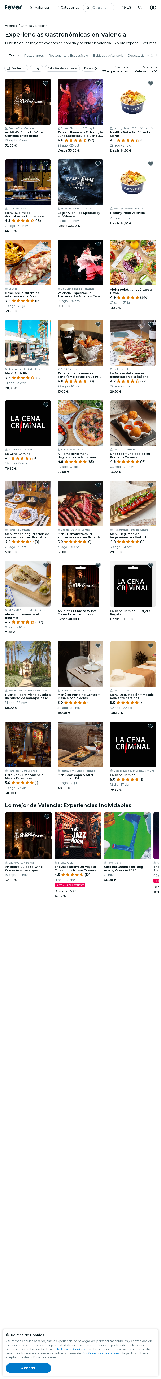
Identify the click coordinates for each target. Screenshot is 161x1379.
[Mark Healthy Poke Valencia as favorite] (150, 163)
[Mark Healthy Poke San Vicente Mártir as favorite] (150, 83)
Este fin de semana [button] (62, 68)
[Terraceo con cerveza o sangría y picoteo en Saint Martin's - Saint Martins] (81, 343)
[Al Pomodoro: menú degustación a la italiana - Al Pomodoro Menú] (81, 423)
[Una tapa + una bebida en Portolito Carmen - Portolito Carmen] (133, 423)
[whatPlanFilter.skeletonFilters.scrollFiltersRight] (156, 55)
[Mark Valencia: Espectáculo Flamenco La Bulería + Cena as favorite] (98, 244)
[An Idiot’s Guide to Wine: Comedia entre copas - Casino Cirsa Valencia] (28, 102)
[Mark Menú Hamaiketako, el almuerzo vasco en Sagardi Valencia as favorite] (98, 485)
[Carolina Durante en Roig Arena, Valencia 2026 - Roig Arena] (127, 835)
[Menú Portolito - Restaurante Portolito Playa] (28, 343)
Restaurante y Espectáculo (68, 56)
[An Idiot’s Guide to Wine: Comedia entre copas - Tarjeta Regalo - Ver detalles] (81, 584)
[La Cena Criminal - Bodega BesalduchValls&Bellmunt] (133, 745)
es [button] (129, 7)
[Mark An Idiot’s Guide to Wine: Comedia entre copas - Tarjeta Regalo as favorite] (98, 565)
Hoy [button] (36, 68)
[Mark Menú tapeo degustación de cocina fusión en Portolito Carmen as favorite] (45, 485)
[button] (35, 26)
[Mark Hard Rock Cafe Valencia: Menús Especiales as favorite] (45, 726)
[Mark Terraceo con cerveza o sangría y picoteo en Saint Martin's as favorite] (98, 324)
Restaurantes (34, 56)
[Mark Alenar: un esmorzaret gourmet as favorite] (45, 565)
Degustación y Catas (143, 56)
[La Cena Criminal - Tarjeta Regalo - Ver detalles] (133, 584)
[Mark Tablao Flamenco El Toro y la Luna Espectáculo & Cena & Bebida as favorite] (98, 83)
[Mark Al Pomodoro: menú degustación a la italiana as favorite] (98, 404)
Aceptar (28, 1368)
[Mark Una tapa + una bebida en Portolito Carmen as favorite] (150, 404)
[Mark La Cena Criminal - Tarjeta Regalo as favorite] (150, 565)
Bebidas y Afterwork (108, 56)
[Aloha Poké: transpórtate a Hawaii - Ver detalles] (133, 263)
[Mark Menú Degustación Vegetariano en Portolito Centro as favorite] (150, 485)
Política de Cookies (71, 1349)
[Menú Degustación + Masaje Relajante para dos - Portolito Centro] (133, 664)
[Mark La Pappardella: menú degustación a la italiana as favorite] (150, 324)
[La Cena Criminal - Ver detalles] (28, 423)
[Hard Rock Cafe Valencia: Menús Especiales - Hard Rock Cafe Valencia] (28, 745)
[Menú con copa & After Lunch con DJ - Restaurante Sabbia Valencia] (81, 745)
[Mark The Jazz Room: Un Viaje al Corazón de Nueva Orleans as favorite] (96, 816)
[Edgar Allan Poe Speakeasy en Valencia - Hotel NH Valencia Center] (81, 182)
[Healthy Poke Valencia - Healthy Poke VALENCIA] (133, 182)
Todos (14, 55)
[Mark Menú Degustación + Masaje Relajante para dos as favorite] (150, 645)
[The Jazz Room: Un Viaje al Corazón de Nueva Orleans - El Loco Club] (78, 835)
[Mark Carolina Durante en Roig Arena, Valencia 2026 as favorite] (145, 816)
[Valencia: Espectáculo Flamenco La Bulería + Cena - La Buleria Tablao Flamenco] (81, 263)
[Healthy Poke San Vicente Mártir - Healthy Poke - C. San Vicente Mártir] (133, 102)
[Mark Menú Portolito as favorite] (45, 324)
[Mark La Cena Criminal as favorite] (45, 404)
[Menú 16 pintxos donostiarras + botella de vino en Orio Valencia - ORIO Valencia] (28, 182)
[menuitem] (14, 55)
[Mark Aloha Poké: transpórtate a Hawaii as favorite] (150, 244)
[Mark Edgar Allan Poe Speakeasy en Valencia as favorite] (98, 163)
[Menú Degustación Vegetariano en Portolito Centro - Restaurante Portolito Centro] (133, 504)
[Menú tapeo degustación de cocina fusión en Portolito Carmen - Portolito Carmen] (28, 504)
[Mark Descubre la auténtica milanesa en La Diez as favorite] (45, 244)
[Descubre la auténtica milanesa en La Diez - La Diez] (28, 263)
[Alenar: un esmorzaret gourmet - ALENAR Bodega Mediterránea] (28, 584)
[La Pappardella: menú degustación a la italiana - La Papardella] (133, 343)
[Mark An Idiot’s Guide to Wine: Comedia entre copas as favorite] (45, 83)
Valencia (11, 26)
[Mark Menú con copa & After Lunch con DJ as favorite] (98, 726)
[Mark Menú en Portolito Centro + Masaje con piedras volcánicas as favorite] (98, 645)
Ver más (149, 43)
